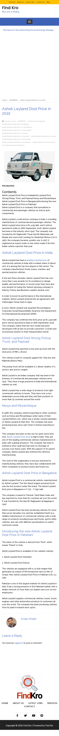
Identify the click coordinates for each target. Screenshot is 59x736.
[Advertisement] (29, 63)
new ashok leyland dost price (13, 145)
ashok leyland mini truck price (44, 142)
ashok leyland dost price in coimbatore (17, 127)
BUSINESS (22, 121)
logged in (18, 643)
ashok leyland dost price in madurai (15, 136)
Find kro (12, 2)
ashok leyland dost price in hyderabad (16, 130)
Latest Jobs (30, 2)
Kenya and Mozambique (44, 198)
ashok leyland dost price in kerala (15, 133)
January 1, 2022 (10, 121)
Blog (48, 2)
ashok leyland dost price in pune (43, 136)
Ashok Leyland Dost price (18, 437)
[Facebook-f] (17, 715)
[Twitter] (25, 715)
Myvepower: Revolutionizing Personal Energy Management (29, 30)
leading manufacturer (37, 260)
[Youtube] (33, 715)
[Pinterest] (42, 715)
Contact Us (40, 2)
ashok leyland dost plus (36, 121)
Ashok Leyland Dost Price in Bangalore (20, 201)
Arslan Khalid (28, 618)
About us (20, 2)
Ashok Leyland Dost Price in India (17, 195)
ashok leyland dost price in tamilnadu (16, 139)
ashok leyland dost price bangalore (15, 124)
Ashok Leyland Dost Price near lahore (16, 142)
